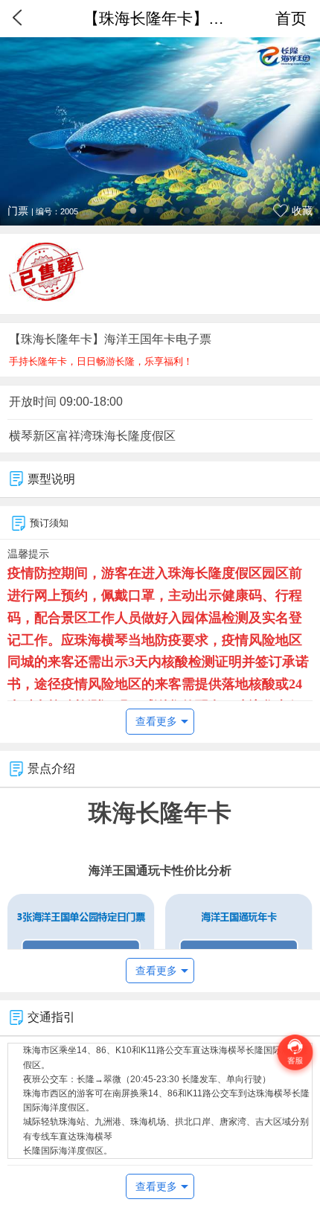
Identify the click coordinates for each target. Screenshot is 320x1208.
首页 (291, 18)
